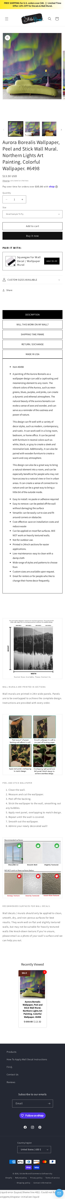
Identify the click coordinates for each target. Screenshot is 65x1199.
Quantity (6, 192)
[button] (6, 18)
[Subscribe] (49, 1103)
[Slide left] (3, 129)
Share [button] (9, 290)
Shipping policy (23, 1183)
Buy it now (32, 235)
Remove (45, 972)
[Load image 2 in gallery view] (32, 128)
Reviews (11, 1082)
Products (11, 1051)
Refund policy (21, 1178)
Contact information (43, 1183)
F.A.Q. (10, 1066)
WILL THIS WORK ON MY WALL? (32, 324)
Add (51, 261)
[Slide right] (61, 129)
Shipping (6, 181)
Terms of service (53, 1178)
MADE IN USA (32, 354)
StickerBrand (25, 1173)
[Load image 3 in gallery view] (49, 128)
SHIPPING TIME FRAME (32, 334)
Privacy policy (36, 1178)
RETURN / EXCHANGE (33, 344)
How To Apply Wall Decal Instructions (27, 1059)
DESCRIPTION (32, 314)
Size (4, 207)
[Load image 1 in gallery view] (15, 128)
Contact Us (12, 1074)
